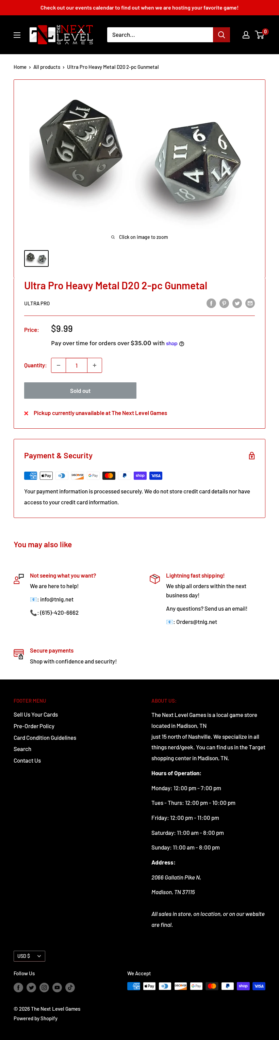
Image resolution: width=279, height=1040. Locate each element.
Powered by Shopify (36, 1018)
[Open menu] (17, 35)
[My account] (246, 35)
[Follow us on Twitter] (31, 987)
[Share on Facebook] (211, 302)
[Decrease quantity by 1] (58, 365)
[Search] (221, 34)
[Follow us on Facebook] (18, 987)
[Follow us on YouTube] (57, 987)
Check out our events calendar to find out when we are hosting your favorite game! (139, 7)
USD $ (23, 956)
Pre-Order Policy (34, 725)
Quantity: (35, 365)
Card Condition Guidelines (45, 737)
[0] (260, 35)
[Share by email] (250, 302)
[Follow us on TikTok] (70, 987)
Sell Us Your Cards (36, 714)
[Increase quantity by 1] (94, 365)
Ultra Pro (37, 303)
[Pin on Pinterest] (224, 302)
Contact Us (27, 760)
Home (20, 67)
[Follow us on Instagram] (44, 987)
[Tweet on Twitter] (237, 302)
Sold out (80, 390)
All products (46, 67)
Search (22, 748)
